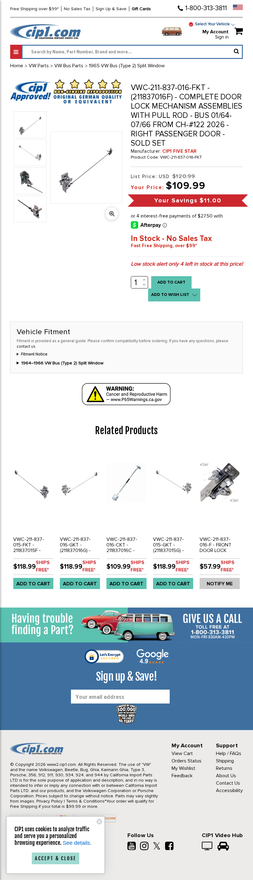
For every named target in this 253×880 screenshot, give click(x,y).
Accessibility (229, 790)
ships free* (43, 566)
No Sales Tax (77, 8)
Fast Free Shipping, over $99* (164, 245)
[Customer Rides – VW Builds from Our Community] (223, 846)
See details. (77, 843)
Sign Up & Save (111, 8)
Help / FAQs (228, 753)
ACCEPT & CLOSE (55, 858)
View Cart (182, 753)
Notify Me (220, 584)
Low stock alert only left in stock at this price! (187, 263)
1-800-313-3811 (206, 8)
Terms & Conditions (85, 801)
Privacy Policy (49, 801)
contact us (26, 346)
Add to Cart (33, 584)
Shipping (225, 761)
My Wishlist (183, 768)
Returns (224, 768)
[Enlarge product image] (111, 213)
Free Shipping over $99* (34, 8)
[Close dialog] (99, 822)
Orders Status (186, 761)
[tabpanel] (33, 520)
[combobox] (132, 52)
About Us (226, 776)
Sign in (222, 37)
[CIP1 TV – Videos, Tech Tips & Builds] (207, 846)
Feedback (182, 776)
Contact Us (228, 783)
